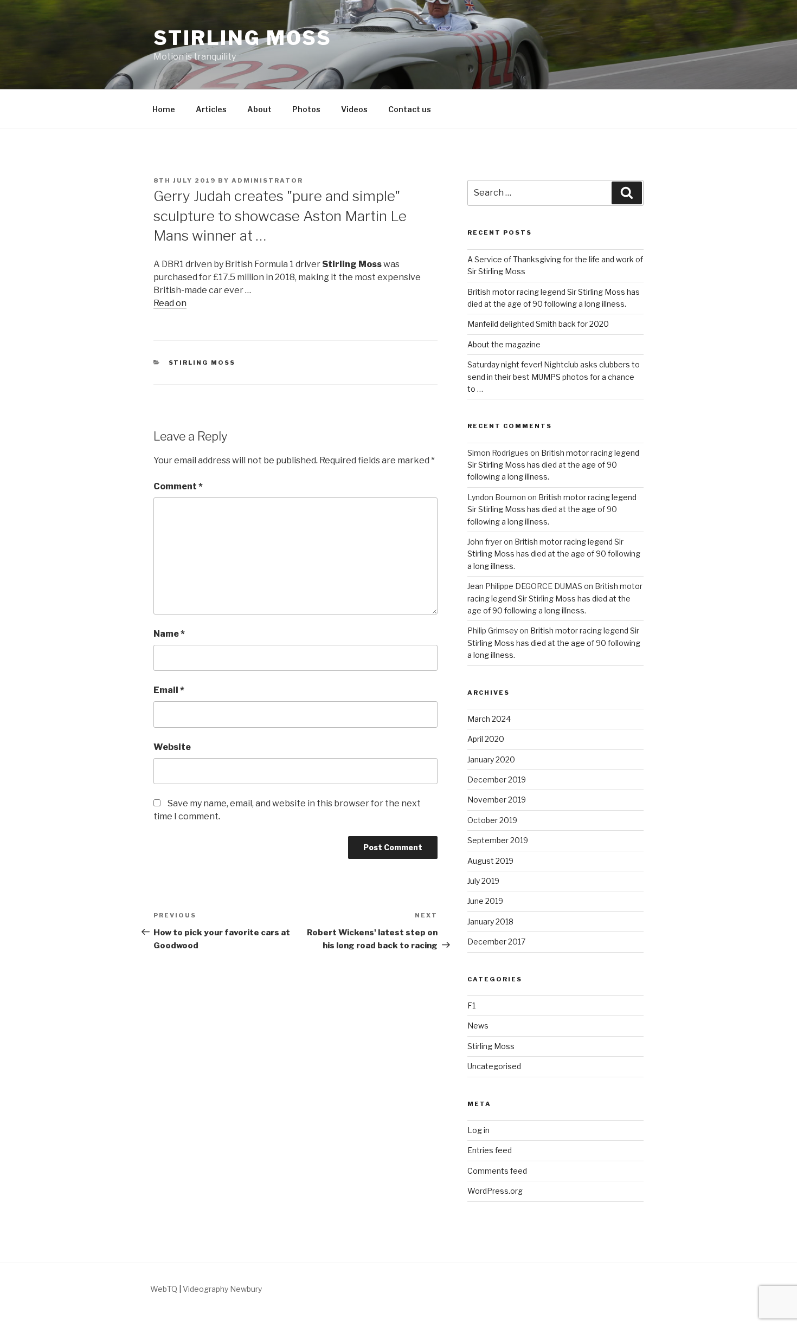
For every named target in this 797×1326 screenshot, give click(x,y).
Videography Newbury (222, 1288)
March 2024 (489, 718)
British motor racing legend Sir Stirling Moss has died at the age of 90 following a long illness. (553, 465)
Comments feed (497, 1170)
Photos (306, 109)
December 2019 (496, 779)
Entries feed (489, 1150)
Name (169, 634)
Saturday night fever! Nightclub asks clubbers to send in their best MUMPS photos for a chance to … (553, 376)
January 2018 (490, 921)
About (259, 109)
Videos (354, 109)
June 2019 (485, 900)
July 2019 (483, 880)
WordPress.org (495, 1190)
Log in (478, 1130)
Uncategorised (494, 1066)
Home (163, 109)
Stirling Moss (242, 38)
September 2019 (497, 840)
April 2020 (485, 738)
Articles (211, 109)
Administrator (267, 180)
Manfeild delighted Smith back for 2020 (538, 323)
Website (172, 747)
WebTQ (163, 1288)
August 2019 (490, 860)
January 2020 (491, 759)
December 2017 (496, 941)
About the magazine (504, 344)
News (478, 1025)
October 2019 (492, 820)
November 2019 (496, 799)
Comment (178, 486)
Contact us (409, 109)
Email (168, 690)
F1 (471, 1005)
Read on (170, 303)
